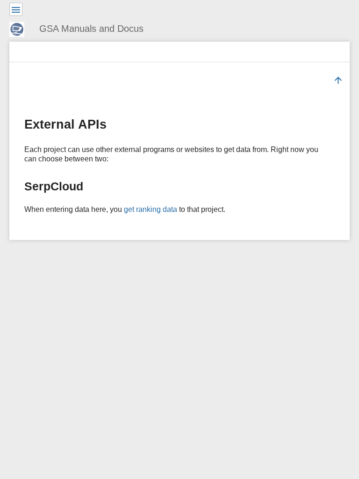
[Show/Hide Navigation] (15, 9)
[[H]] (20, 28)
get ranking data (150, 209)
